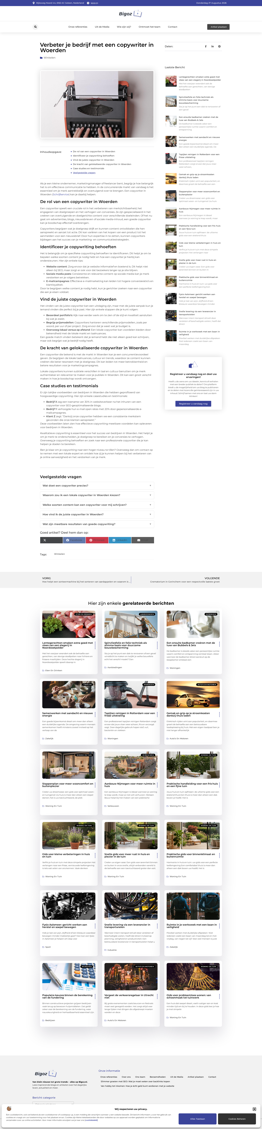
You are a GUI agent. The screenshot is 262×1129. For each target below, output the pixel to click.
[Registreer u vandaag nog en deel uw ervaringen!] (193, 364)
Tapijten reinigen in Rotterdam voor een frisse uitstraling (129, 714)
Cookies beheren (237, 1119)
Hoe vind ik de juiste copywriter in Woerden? (97, 514)
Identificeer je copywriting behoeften (93, 155)
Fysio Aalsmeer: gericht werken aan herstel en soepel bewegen (64, 926)
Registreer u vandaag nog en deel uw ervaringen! (193, 375)
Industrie (149, 896)
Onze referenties (77, 26)
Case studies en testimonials (88, 168)
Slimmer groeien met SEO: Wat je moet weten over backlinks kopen (135, 1081)
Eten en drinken (84, 614)
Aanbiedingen (147, 614)
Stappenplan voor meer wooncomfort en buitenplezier (67, 785)
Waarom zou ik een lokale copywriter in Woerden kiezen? (97, 495)
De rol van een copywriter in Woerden (94, 151)
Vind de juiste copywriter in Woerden (93, 160)
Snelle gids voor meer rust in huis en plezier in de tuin (127, 855)
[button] (254, 1109)
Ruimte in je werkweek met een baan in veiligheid (192, 926)
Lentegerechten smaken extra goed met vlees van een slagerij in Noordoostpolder (67, 645)
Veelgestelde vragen (84, 172)
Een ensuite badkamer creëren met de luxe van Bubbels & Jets (191, 644)
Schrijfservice (61, 194)
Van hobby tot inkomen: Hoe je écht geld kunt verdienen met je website (137, 1086)
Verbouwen (148, 755)
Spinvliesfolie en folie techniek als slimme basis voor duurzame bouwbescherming (196, 100)
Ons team (140, 1077)
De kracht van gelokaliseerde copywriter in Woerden (102, 164)
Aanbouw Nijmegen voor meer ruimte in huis (129, 785)
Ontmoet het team (149, 26)
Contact (172, 26)
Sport (89, 896)
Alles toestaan (197, 1119)
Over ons (126, 1077)
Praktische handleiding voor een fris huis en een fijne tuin (192, 785)
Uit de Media (102, 26)
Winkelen (49, 57)
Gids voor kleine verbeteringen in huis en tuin (66, 855)
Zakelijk (88, 685)
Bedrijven (87, 967)
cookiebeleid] (91, 1120)
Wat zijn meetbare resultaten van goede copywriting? (97, 524)
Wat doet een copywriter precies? (97, 485)
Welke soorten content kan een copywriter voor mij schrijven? (97, 504)
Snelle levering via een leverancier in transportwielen (127, 926)
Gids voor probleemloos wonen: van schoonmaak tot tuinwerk (189, 996)
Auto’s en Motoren (207, 685)
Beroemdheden (158, 1077)
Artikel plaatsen (196, 1077)
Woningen (211, 614)
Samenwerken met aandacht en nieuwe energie (67, 714)
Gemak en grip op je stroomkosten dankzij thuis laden (188, 714)
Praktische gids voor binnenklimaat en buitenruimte (191, 855)
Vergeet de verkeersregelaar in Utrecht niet (129, 996)
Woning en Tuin (84, 755)
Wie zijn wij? (124, 26)
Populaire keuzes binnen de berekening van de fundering (67, 996)
